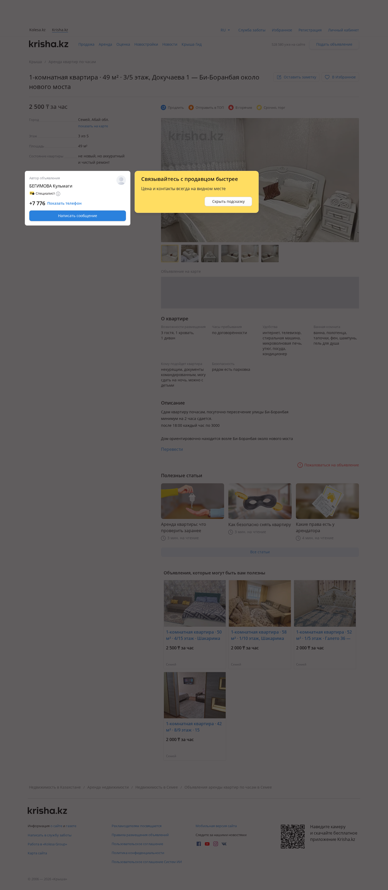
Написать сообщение (77, 215)
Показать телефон (64, 203)
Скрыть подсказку (228, 201)
